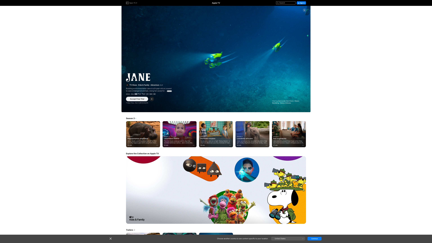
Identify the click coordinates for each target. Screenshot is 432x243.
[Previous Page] (123, 134)
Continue (314, 239)
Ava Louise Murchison (286, 101)
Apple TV (216, 3)
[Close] (111, 239)
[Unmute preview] (304, 10)
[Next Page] (308, 134)
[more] (157, 145)
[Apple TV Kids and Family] (216, 190)
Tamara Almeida (285, 103)
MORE (169, 91)
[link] (130, 230)
